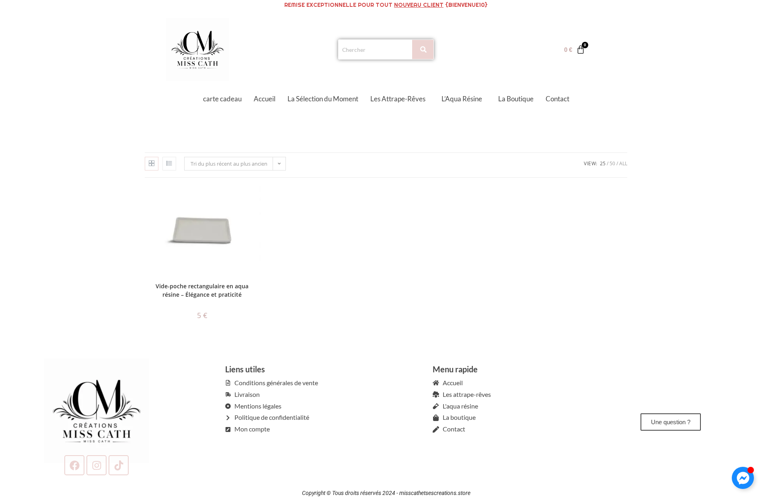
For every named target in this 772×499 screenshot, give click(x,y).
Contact (557, 98)
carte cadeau (222, 98)
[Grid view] (151, 163)
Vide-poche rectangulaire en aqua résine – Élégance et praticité (202, 290)
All (623, 163)
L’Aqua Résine (461, 98)
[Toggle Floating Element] (743, 478)
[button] (399, 98)
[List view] (169, 163)
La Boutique (516, 98)
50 (612, 163)
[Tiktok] (119, 465)
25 (603, 163)
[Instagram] (96, 465)
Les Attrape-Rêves (397, 98)
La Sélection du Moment (322, 98)
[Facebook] (74, 465)
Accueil (264, 98)
